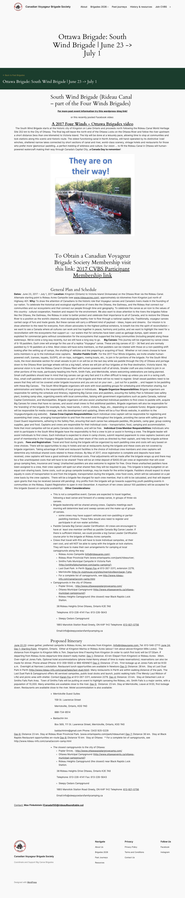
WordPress (32, 882)
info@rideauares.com (97, 554)
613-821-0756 (131, 624)
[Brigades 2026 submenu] (108, 6)
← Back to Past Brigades (14, 75)
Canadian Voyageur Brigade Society (48, 6)
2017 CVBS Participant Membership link (101, 272)
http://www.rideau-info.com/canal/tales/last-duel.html (59, 670)
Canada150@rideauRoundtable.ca (63, 805)
